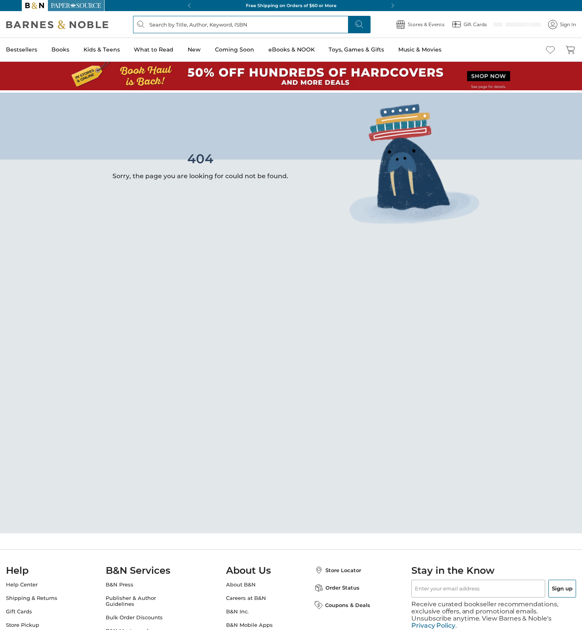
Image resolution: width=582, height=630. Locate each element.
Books (76, 49)
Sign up (543, 586)
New (210, 49)
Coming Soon (250, 49)
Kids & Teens (117, 49)
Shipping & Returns (47, 596)
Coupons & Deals (339, 603)
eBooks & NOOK (307, 49)
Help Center (37, 582)
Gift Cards (35, 609)
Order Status (335, 585)
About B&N (241, 582)
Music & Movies (435, 49)
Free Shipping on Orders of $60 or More (291, 5)
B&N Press (127, 582)
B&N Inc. (237, 609)
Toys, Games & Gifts (372, 49)
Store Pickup (38, 623)
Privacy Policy (433, 616)
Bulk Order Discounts (142, 615)
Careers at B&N (246, 596)
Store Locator (335, 568)
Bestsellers (37, 49)
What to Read (169, 49)
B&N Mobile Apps (249, 623)
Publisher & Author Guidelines (139, 599)
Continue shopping (142, 156)
